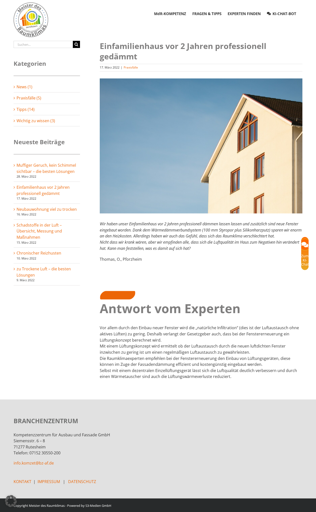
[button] (11, 501)
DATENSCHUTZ (82, 481)
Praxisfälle (131, 67)
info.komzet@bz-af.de (34, 463)
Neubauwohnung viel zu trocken (47, 209)
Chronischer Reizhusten (39, 253)
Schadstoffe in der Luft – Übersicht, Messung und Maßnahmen (39, 231)
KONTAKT (22, 481)
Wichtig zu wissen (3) (36, 120)
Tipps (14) (26, 109)
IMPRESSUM (49, 481)
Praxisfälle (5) (29, 98)
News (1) (24, 87)
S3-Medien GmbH (98, 505)
